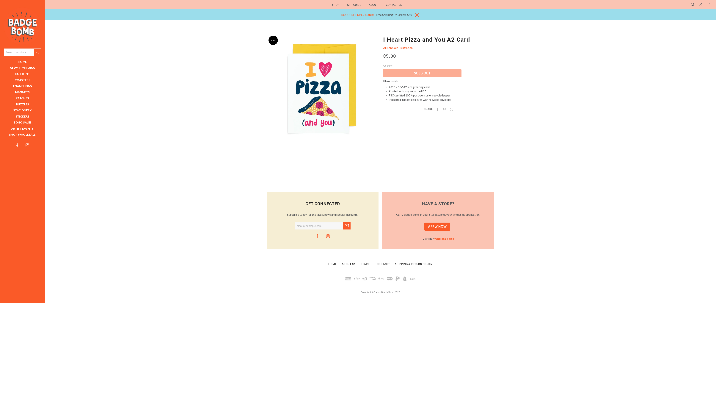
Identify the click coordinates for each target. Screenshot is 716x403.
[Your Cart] (708, 4)
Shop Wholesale (22, 134)
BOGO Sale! (22, 122)
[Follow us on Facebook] (17, 145)
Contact (383, 264)
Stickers (22, 116)
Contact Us (394, 4)
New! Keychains (22, 68)
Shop (335, 4)
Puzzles (22, 104)
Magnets (22, 92)
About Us (349, 264)
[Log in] (701, 4)
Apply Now (437, 226)
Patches (22, 98)
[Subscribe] (347, 225)
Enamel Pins (22, 86)
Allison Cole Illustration (398, 47)
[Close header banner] (417, 15)
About (373, 4)
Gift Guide (354, 4)
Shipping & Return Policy (413, 264)
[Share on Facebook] (437, 109)
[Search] (692, 4)
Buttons (22, 74)
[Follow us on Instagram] (27, 145)
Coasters (22, 80)
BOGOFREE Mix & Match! (357, 14)
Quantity (387, 65)
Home (22, 61)
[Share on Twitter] (450, 109)
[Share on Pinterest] (444, 109)
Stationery (22, 110)
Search (366, 264)
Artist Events (22, 128)
